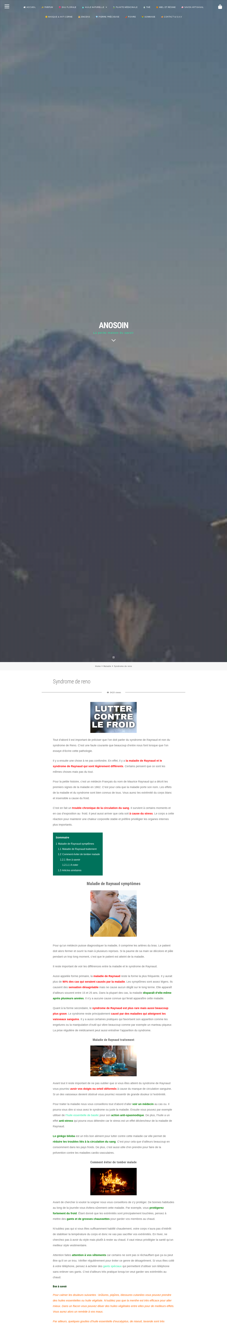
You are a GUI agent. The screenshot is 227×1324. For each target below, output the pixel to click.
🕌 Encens (84, 17)
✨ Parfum (47, 7)
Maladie (107, 666)
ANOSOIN (113, 325)
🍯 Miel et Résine (166, 7)
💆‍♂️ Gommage (148, 17)
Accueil (31, 7)
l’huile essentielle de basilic (82, 1115)
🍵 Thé (146, 7)
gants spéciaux (112, 1266)
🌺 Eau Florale (67, 7)
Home (98, 666)
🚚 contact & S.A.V (171, 17)
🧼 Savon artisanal (192, 7)
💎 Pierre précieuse (107, 17)
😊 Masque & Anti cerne (59, 17)
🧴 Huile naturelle (93, 7)
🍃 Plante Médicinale (125, 7)
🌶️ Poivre (130, 17)
